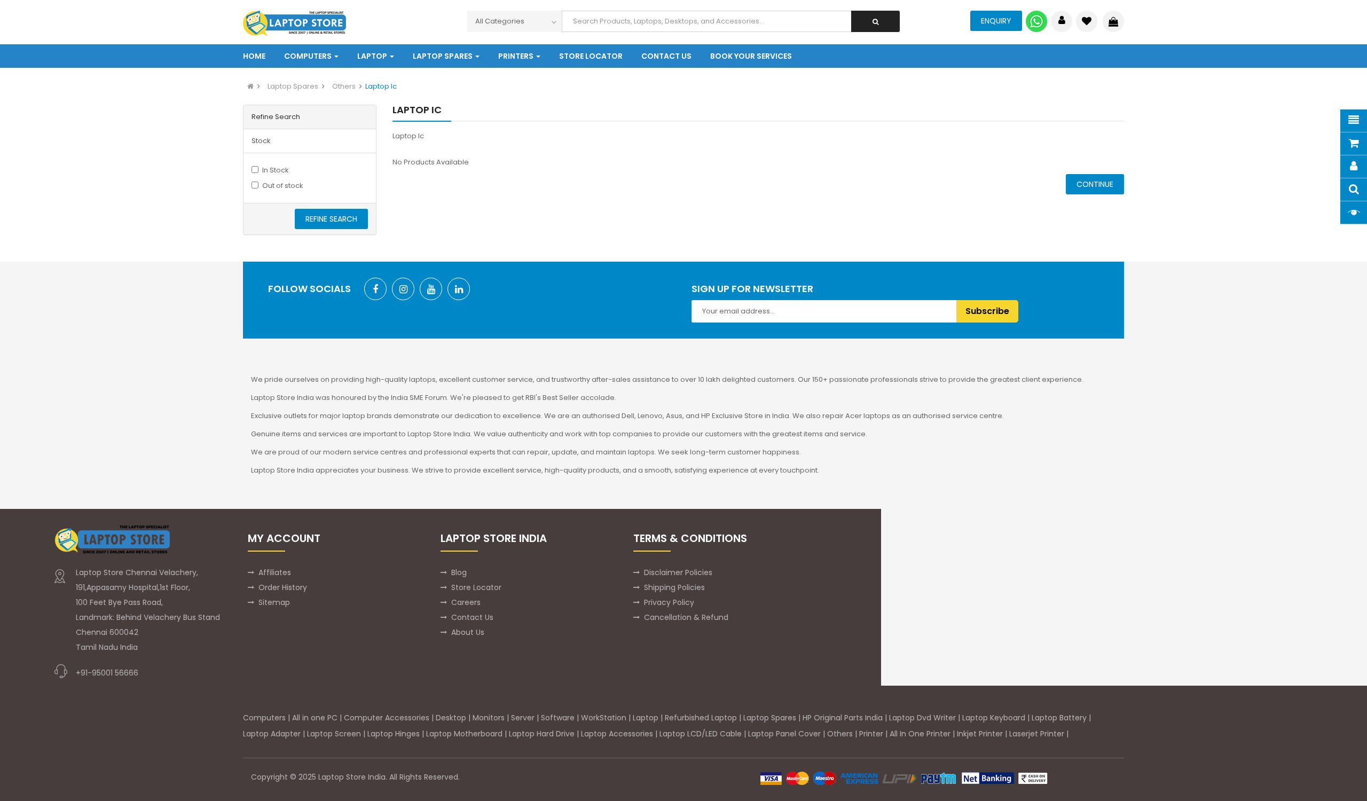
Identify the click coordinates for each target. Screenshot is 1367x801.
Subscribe (987, 311)
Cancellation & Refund (686, 617)
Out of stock (282, 185)
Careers (466, 602)
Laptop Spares (293, 86)
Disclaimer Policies (678, 572)
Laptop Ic (381, 86)
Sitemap (274, 602)
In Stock (275, 170)
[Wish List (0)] (1086, 21)
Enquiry (996, 20)
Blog (459, 572)
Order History (282, 587)
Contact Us (472, 617)
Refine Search (331, 219)
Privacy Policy (669, 602)
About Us (467, 632)
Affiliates (274, 572)
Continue (1095, 184)
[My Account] (1061, 21)
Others (344, 86)
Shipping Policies (674, 587)
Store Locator (476, 587)
